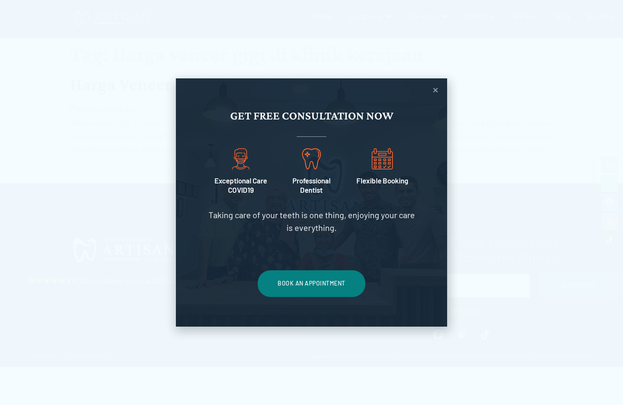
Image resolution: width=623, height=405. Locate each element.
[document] (311, 202)
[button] (435, 90)
